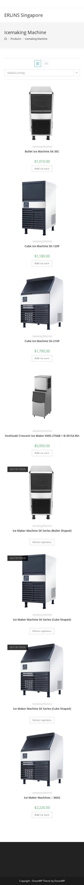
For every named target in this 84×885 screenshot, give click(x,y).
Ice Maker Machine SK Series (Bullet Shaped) (42, 530)
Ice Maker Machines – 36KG (42, 797)
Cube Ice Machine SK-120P (42, 246)
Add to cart (42, 168)
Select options (42, 542)
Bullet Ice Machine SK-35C (42, 151)
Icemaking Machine (36, 38)
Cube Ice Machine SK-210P (42, 341)
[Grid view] (37, 63)
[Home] (5, 38)
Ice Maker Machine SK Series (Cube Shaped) (42, 619)
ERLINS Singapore (23, 15)
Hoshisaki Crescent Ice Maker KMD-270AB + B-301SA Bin (42, 436)
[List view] (46, 63)
